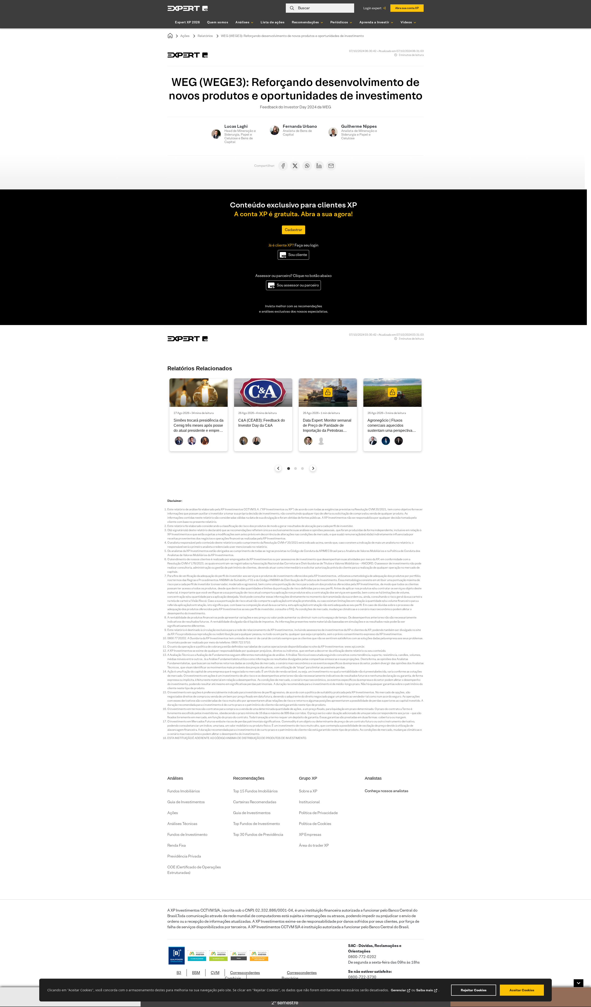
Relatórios (205, 36)
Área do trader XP (314, 845)
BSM (196, 972)
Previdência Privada (184, 856)
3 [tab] (302, 468)
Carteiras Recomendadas (254, 802)
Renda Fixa (176, 845)
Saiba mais (424, 990)
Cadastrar (293, 229)
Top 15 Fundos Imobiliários (255, 791)
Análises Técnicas (182, 823)
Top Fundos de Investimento (256, 823)
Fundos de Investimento (187, 834)
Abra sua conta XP (407, 8)
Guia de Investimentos (186, 802)
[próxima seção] (313, 468)
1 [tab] (288, 468)
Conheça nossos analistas (386, 790)
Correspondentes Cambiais (242, 975)
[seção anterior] (278, 468)
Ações (185, 36)
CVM (215, 972)
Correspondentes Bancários (299, 975)
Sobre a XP (308, 791)
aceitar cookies (522, 990)
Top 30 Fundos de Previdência (258, 834)
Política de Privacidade (318, 812)
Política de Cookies (315, 823)
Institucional (309, 802)
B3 (179, 972)
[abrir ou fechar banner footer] (578, 983)
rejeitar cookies (473, 990)
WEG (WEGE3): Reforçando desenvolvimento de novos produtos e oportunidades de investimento (292, 36)
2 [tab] (295, 468)
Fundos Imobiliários (183, 791)
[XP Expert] (187, 8)
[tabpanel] (198, 414)
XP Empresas (310, 834)
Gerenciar (398, 990)
